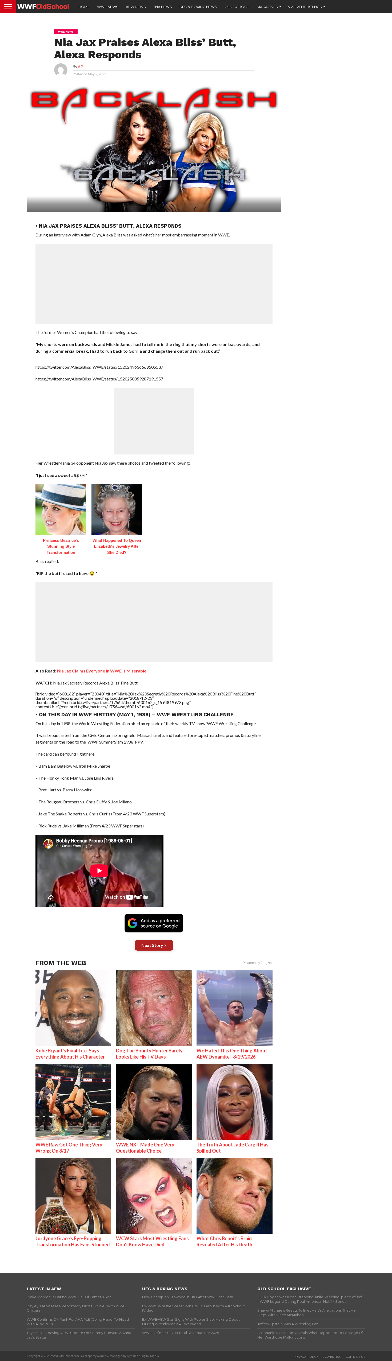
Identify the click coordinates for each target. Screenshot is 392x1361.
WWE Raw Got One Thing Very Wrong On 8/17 (68, 1148)
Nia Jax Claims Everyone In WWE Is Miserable (101, 670)
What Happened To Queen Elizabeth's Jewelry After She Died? (117, 546)
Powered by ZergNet (258, 963)
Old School (237, 7)
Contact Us (355, 1357)
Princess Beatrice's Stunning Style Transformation (61, 546)
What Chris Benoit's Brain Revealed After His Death (224, 1241)
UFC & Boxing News (198, 7)
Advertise (332, 1357)
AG (80, 66)
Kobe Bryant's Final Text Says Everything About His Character (70, 1054)
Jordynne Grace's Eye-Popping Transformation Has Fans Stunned (72, 1241)
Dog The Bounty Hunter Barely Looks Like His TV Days (149, 1054)
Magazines (267, 7)
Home (84, 7)
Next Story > (154, 945)
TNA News (162, 7)
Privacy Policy (306, 1357)
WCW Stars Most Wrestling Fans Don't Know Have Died (152, 1241)
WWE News (107, 7)
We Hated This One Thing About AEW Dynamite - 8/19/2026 (232, 1054)
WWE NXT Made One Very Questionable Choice (145, 1148)
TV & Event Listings (304, 7)
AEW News (136, 7)
